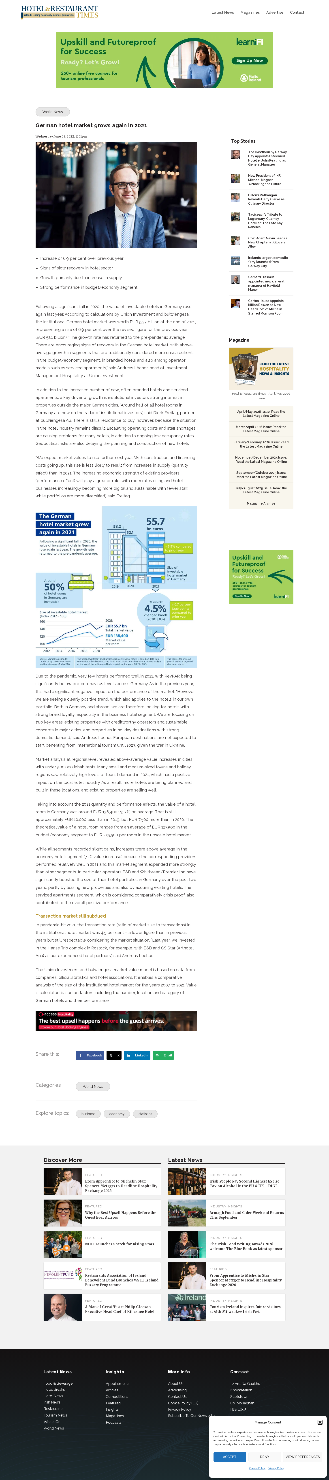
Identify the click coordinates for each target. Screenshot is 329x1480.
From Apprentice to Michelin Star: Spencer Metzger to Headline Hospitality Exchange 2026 (121, 1186)
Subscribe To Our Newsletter (192, 1416)
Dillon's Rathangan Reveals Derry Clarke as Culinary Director (266, 199)
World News (53, 112)
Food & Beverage (58, 1383)
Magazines (250, 13)
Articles (112, 1390)
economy (116, 1114)
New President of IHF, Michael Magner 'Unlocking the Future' (265, 180)
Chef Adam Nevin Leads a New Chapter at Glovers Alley (268, 242)
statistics (145, 1114)
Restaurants (54, 1409)
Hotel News (53, 1396)
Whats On (52, 1422)
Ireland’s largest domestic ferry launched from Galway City (268, 262)
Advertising (177, 1390)
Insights (112, 1409)
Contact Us (177, 1397)
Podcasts (114, 1422)
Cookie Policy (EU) (183, 1403)
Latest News (223, 13)
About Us (176, 1384)
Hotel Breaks (54, 1389)
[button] (320, 1422)
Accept (230, 1457)
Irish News (52, 1402)
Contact (297, 13)
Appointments (118, 1384)
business (88, 1114)
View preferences (303, 1457)
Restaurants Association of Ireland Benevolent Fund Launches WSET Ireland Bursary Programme (121, 1280)
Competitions (117, 1397)
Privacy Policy (276, 1468)
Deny (264, 1457)
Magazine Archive (261, 503)
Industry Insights (225, 1175)
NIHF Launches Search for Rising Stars (119, 1244)
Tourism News (55, 1415)
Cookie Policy (257, 1468)
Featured (94, 1175)
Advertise (274, 13)
